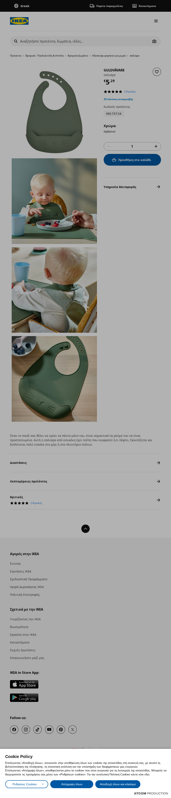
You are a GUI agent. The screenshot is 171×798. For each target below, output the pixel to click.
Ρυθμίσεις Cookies (25, 784)
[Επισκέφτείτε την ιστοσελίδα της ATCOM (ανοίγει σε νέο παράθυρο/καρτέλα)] (151, 793)
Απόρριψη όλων (71, 784)
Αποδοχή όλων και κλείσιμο (118, 784)
